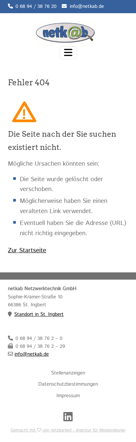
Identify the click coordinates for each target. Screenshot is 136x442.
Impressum (68, 396)
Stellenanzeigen (68, 373)
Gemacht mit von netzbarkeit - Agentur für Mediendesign (68, 430)
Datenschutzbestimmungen (68, 384)
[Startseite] (65, 32)
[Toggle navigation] (68, 52)
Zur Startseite (27, 250)
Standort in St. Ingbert (39, 314)
